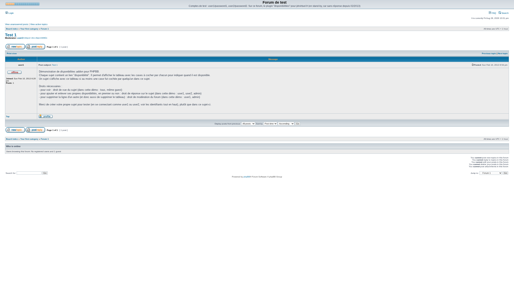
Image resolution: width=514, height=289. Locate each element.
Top (7, 116)
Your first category (29, 29)
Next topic (503, 53)
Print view (12, 53)
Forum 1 (45, 29)
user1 (20, 38)
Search (505, 13)
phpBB (247, 177)
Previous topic (489, 53)
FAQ (493, 13)
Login (11, 13)
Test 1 (10, 35)
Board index (12, 29)
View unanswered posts (16, 24)
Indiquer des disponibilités (35, 38)
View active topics (39, 24)
